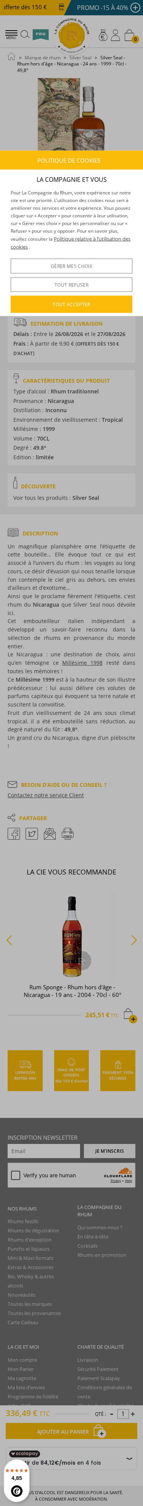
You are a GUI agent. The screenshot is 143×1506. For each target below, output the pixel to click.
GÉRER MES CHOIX (71, 266)
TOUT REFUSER (71, 284)
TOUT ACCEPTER (71, 304)
